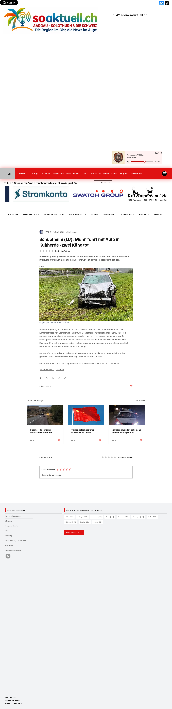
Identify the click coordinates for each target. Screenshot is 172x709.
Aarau (110, 517)
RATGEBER (144, 214)
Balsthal (85, 522)
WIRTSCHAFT (109, 214)
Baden (153, 517)
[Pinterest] (167, 3)
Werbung (8, 536)
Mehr (156, 214)
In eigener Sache (11, 526)
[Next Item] (160, 194)
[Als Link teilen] (59, 378)
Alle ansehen (140, 400)
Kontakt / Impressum (13, 516)
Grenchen (124, 517)
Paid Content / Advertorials (15, 541)
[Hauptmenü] (164, 173)
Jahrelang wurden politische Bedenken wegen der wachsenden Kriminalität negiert (126, 431)
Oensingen (139, 517)
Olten (70, 517)
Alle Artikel (13, 214)
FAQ (6, 531)
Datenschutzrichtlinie (13, 550)
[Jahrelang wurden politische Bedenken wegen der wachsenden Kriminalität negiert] (127, 415)
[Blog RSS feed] (8, 556)
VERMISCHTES (127, 214)
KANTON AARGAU (31, 214)
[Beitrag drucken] (65, 378)
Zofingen (83, 517)
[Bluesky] (161, 3)
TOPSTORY (60, 370)
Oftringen (71, 522)
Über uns (8, 521)
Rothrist (98, 522)
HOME (7, 173)
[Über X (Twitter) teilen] (47, 378)
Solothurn (97, 517)
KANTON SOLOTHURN (54, 214)
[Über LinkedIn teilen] (53, 378)
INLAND (94, 214)
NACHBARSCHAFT (77, 214)
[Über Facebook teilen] (40, 378)
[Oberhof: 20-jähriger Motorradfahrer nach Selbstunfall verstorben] (45, 415)
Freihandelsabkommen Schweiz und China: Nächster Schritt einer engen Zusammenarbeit (86, 431)
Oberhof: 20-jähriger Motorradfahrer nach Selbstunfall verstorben (42, 431)
